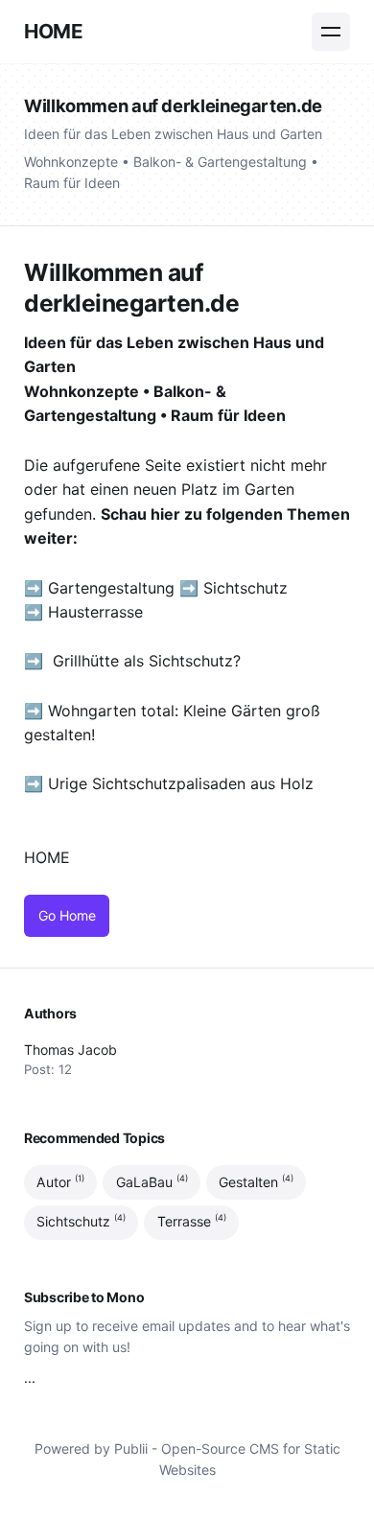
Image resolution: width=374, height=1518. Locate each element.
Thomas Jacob (70, 1049)
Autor (60, 1181)
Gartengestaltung (111, 587)
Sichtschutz (245, 587)
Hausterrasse (98, 611)
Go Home (67, 915)
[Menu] (331, 31)
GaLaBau (152, 1181)
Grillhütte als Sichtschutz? (147, 660)
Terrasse (191, 1221)
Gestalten (256, 1181)
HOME (53, 31)
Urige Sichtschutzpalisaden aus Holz (181, 783)
